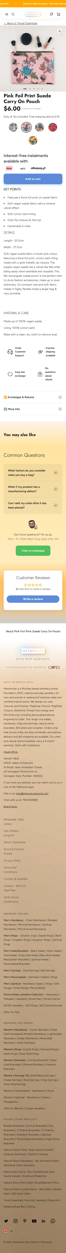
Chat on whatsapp (33, 550)
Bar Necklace (43, 1160)
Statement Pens (49, 1182)
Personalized (37, 987)
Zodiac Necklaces (27, 1038)
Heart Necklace (26, 1042)
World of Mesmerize (41, 1242)
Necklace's (33, 1097)
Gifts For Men (12, 1012)
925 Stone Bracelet (51, 1005)
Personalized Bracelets (17, 963)
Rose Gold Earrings (15, 1084)
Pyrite (48, 1149)
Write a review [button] (33, 599)
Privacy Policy (12, 860)
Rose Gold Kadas (28, 955)
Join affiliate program (11, 833)
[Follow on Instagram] (15, 1221)
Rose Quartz (36, 1149)
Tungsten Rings (21, 939)
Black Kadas (38, 950)
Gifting (31, 1206)
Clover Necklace (39, 1029)
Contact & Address (15, 879)
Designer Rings (41, 939)
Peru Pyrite (33, 1171)
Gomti (31, 1154)
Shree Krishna (52, 998)
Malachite (40, 1176)
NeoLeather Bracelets (16, 959)
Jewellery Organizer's (48, 1200)
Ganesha (21, 998)
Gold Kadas (10, 955)
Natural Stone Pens (15, 1182)
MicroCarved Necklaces (32, 929)
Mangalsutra (11, 1101)
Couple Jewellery (35, 1108)
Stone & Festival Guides (14, 851)
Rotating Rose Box (14, 1206)
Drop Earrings (49, 1080)
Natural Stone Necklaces (18, 1160)
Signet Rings (45, 935)
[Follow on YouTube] (34, 1221)
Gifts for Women (13, 1108)
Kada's (45, 977)
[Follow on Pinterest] (24, 1221)
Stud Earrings (31, 970)
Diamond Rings (49, 1049)
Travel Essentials (13, 1200)
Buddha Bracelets (14, 1125)
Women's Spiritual (14, 1097)
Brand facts (10, 806)
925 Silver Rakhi (21, 1193)
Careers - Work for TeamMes (15, 888)
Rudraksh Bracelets (28, 1134)
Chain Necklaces (36, 920)
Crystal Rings (30, 1049)
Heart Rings (10, 1053)
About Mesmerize (14, 842)
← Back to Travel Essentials (20, 23)
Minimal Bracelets (33, 1064)
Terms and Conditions (10, 870)
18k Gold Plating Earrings (40, 1075)
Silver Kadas (54, 950)
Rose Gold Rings (29, 1053)
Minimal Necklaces (29, 924)
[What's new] (51, 14)
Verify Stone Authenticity (11, 899)
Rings (54, 977)
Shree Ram (35, 998)
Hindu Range (20, 987)
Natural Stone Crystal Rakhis (20, 1189)
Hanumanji (52, 994)
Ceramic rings (28, 935)
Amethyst (20, 1154)
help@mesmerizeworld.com (32, 793)
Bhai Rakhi (45, 1189)
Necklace (33, 977)
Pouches (29, 1200)
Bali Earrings (48, 970)
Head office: (11, 751)
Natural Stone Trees (15, 1149)
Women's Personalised (17, 1090)
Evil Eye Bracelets (38, 1060)
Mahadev (9, 998)
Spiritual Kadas (39, 959)
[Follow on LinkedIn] (43, 1221)
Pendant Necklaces (35, 1034)
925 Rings (31, 1005)
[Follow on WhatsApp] (52, 1221)
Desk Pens (33, 1182)
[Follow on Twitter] (6, 1221)
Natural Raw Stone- (15, 1171)
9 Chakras (42, 1154)
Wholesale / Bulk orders (14, 822)
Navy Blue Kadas (49, 955)
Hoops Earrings (12, 1080)
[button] (6, 14)
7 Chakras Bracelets (28, 1130)
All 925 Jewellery (13, 1005)
